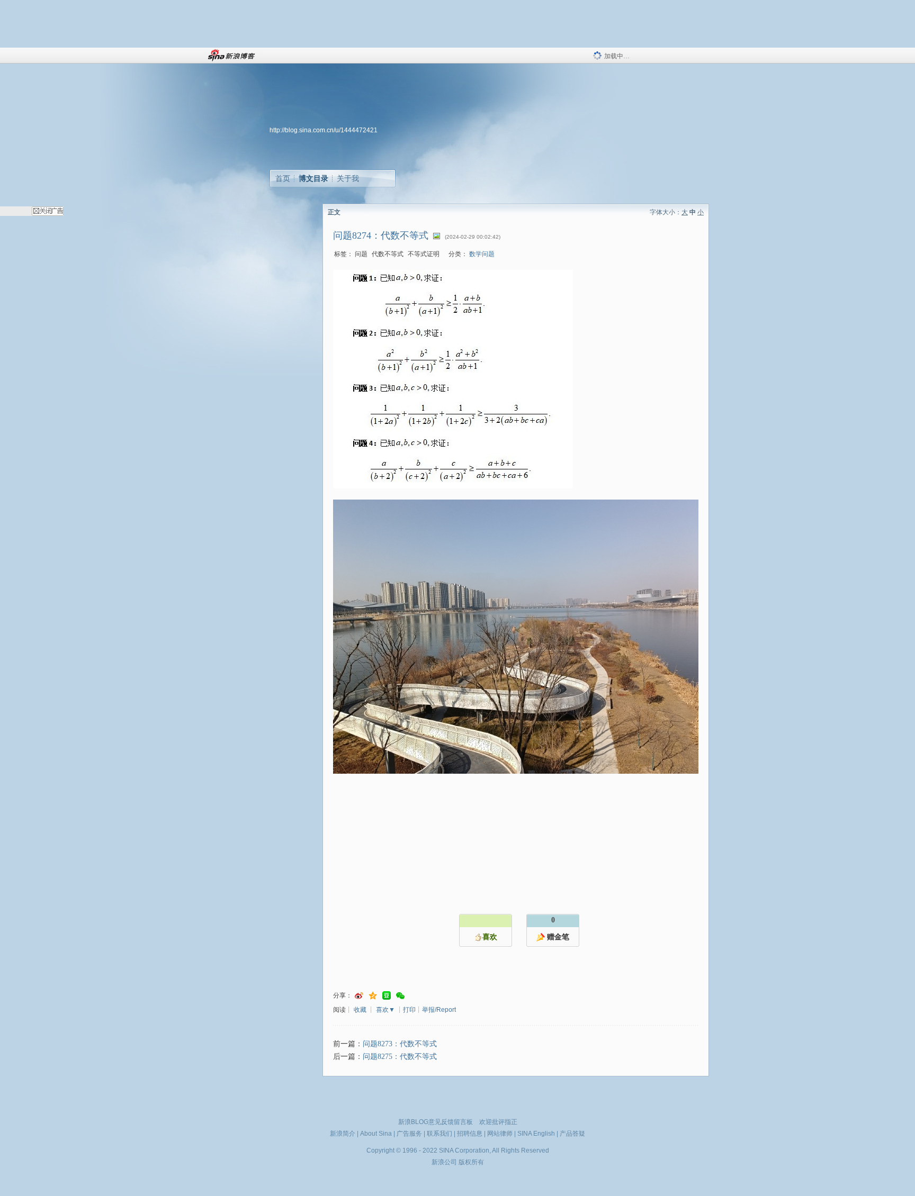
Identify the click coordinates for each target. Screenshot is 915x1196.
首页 (282, 178)
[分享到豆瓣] (386, 995)
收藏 (360, 1009)
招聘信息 (469, 1133)
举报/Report (439, 1009)
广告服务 (409, 1133)
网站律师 (500, 1133)
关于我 (348, 178)
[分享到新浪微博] (359, 995)
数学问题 (482, 254)
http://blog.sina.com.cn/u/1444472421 (324, 130)
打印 (409, 1009)
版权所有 (471, 1162)
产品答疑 (572, 1133)
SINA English (536, 1133)
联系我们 (439, 1133)
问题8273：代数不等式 (400, 1044)
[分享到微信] (400, 995)
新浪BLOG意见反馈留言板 (435, 1122)
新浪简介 (342, 1133)
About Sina (376, 1133)
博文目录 (313, 178)
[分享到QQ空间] (373, 995)
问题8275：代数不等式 (400, 1057)
